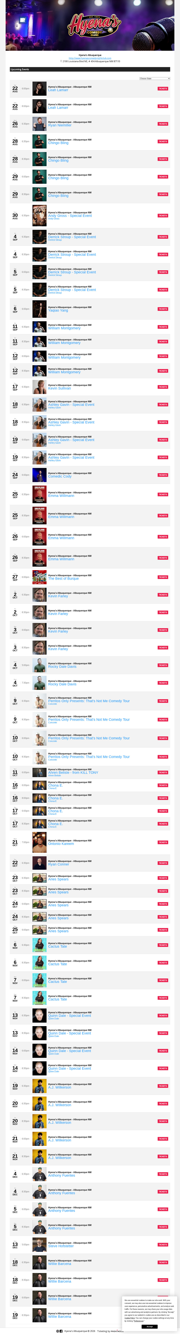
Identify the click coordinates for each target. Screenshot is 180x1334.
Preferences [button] (138, 1321)
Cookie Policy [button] (130, 1318)
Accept (150, 1327)
